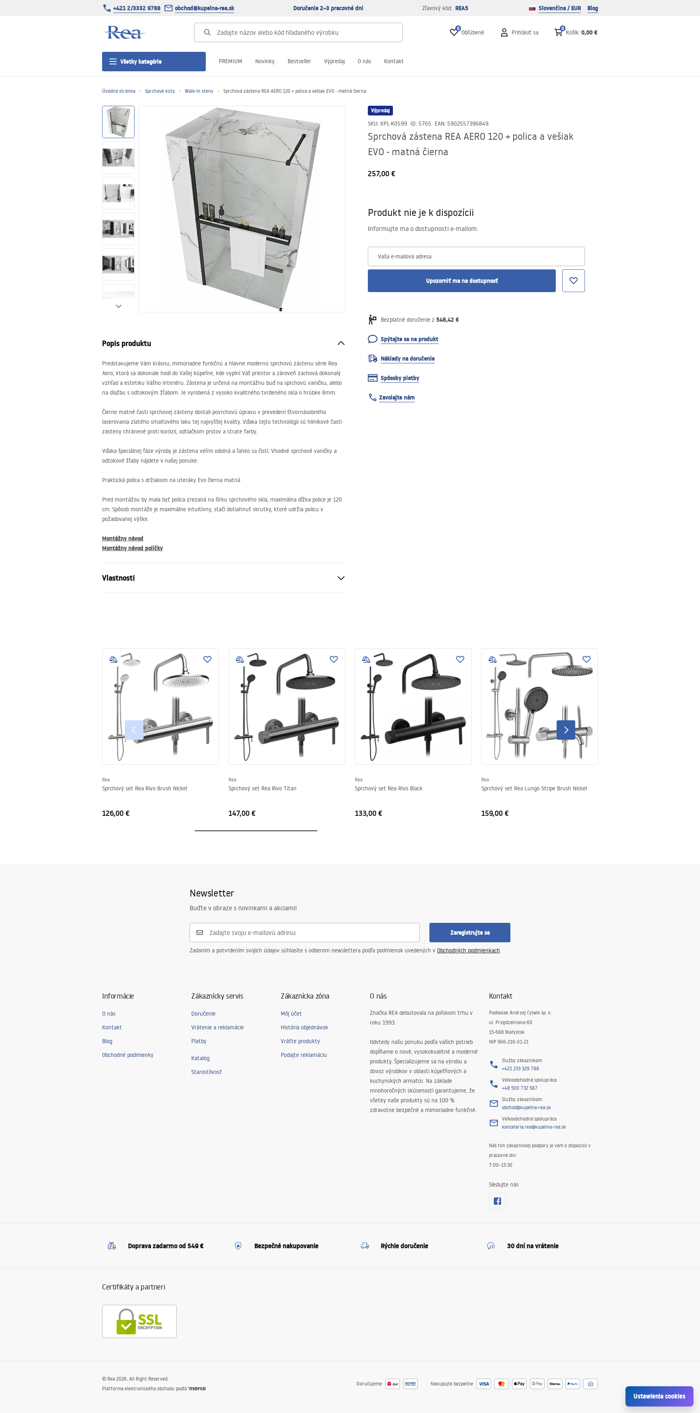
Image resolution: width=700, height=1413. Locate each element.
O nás (364, 61)
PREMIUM (230, 61)
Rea (106, 780)
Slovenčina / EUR (560, 8)
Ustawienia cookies (659, 1396)
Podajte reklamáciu (304, 1055)
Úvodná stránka (118, 91)
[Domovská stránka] (124, 32)
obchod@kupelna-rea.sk (204, 8)
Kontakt (394, 61)
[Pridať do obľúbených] (207, 659)
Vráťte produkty (300, 1041)
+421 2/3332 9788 (136, 8)
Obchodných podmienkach (468, 950)
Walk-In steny (199, 91)
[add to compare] (113, 659)
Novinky (265, 61)
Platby (199, 1041)
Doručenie (203, 1013)
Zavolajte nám (397, 397)
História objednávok (304, 1027)
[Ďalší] (566, 730)
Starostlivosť (206, 1072)
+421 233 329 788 (520, 1068)
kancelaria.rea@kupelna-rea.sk (534, 1127)
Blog (592, 8)
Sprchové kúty (160, 91)
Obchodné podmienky (128, 1055)
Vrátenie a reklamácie (217, 1027)
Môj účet (291, 1013)
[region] (118, 209)
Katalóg (200, 1058)
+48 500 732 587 (520, 1088)
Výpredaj (334, 61)
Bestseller (299, 61)
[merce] (197, 1388)
